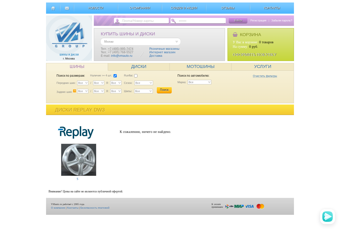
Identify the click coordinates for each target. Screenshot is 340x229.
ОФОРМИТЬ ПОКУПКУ (254, 55)
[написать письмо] (67, 10)
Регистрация (258, 20)
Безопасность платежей (95, 207)
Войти (238, 20)
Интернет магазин (162, 52)
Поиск (164, 90)
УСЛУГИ (262, 66)
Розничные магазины (164, 49)
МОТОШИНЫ (201, 66)
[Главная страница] (53, 10)
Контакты (72, 207)
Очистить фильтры (265, 75)
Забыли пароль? (281, 20)
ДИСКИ (138, 66)
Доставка (155, 55)
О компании (58, 207)
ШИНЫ (77, 66)
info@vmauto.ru (121, 55)
